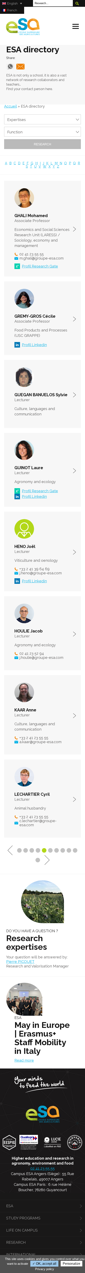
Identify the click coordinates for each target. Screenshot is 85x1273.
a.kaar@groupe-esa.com (40, 742)
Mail (20, 66)
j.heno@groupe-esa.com (40, 573)
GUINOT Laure (28, 467)
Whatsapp (10, 66)
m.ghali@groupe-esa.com (41, 258)
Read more (24, 1060)
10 (75, 850)
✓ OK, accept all (44, 1263)
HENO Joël (24, 546)
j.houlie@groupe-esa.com (41, 658)
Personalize (71, 1263)
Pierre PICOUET (20, 961)
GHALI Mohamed (31, 215)
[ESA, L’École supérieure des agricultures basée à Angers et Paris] (23, 34)
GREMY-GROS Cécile (34, 316)
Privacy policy (44, 1269)
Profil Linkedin (34, 345)
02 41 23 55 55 (42, 1168)
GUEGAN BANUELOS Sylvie (40, 394)
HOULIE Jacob (28, 631)
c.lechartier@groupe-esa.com (38, 823)
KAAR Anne (25, 710)
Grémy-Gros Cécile (74, 319)
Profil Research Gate (40, 266)
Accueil (10, 106)
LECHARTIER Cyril (32, 794)
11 (37, 860)
